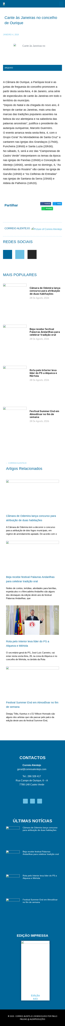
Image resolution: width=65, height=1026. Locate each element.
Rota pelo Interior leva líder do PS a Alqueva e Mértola (43, 373)
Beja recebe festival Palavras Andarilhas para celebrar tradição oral (45, 332)
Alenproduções (37, 1019)
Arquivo (9, 68)
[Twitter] (19, 254)
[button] (61, 4)
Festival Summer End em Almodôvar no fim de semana (44, 414)
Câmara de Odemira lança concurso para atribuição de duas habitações (45, 291)
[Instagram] (32, 254)
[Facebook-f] (7, 254)
